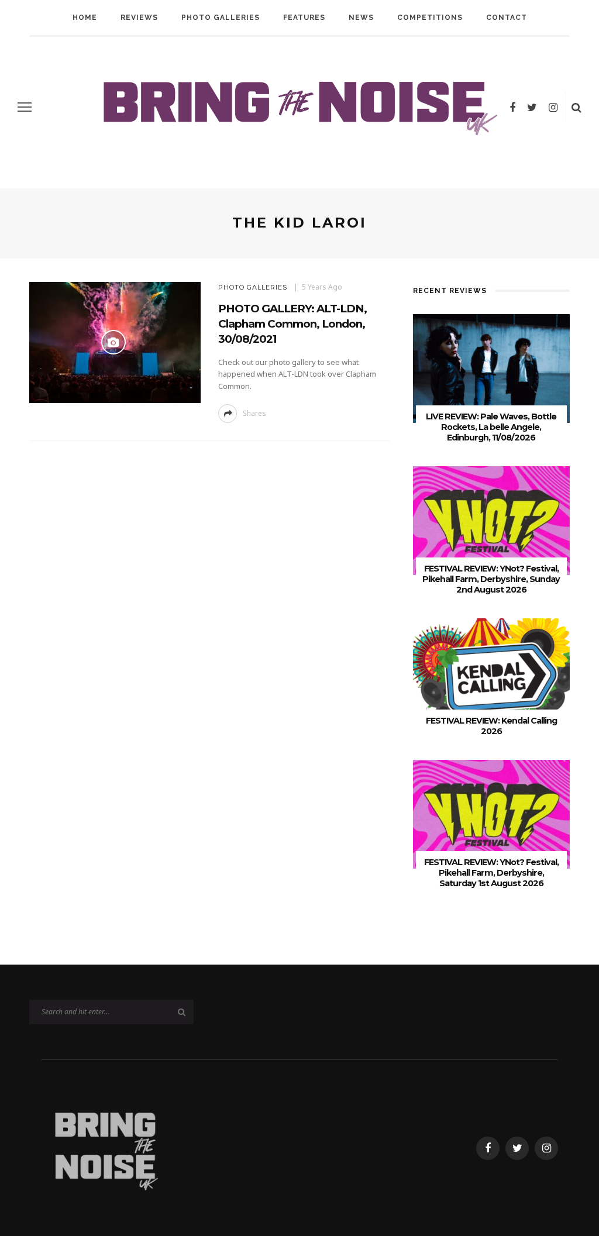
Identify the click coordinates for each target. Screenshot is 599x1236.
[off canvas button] (25, 107)
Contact (506, 17)
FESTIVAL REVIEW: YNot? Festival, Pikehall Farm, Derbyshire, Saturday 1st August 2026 (491, 873)
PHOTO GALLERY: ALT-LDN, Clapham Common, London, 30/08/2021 (292, 324)
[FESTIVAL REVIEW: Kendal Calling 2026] (491, 671)
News (361, 17)
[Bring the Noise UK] (105, 1147)
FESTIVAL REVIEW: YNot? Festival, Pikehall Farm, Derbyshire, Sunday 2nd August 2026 (491, 579)
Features (304, 17)
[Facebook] (512, 107)
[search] (576, 107)
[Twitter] (532, 107)
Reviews (139, 17)
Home (85, 17)
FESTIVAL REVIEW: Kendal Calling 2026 (491, 725)
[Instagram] (553, 107)
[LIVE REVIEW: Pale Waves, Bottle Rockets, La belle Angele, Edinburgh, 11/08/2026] (491, 367)
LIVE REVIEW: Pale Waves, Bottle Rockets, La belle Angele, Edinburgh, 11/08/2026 (491, 427)
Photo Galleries (220, 17)
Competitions (430, 17)
